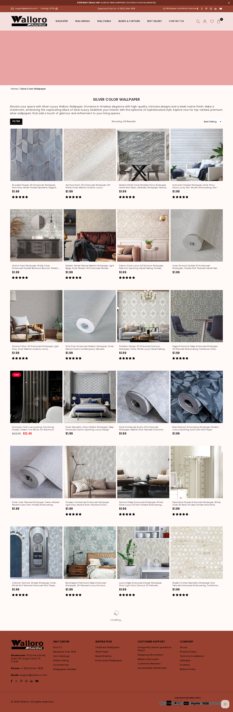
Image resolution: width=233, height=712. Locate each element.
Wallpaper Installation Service (181, 8)
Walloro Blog (61, 660)
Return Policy (188, 669)
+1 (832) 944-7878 (32, 668)
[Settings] (205, 21)
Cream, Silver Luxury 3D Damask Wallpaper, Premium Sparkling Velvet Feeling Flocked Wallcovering (141, 267)
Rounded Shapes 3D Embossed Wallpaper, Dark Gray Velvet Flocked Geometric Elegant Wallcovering (34, 186)
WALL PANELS (104, 21)
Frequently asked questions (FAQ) (154, 649)
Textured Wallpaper (107, 647)
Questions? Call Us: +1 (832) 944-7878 (116, 8)
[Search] (198, 21)
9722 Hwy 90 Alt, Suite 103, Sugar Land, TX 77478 (28, 658)
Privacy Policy (188, 651)
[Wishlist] (212, 21)
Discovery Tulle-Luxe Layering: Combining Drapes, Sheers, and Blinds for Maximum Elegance (33, 428)
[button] (219, 21)
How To (57, 647)
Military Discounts (148, 659)
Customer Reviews (149, 663)
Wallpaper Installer (64, 669)
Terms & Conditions (192, 656)
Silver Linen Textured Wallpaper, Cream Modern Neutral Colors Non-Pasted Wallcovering (36, 503)
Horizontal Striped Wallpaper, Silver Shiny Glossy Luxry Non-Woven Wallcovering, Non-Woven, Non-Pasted (195, 186)
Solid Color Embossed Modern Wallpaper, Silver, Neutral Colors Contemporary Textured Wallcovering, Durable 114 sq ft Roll (90, 347)
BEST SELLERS (154, 21)
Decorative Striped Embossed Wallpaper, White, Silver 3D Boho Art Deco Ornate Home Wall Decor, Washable (196, 503)
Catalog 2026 (48, 8)
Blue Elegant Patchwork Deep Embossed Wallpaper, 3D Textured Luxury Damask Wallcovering (86, 584)
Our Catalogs (61, 656)
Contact (185, 665)
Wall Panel (101, 651)
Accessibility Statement (152, 668)
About (183, 647)
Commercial (61, 665)
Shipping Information (150, 655)
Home (14, 88)
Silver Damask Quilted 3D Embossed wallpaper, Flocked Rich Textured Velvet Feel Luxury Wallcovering (194, 267)
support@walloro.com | (27, 8)
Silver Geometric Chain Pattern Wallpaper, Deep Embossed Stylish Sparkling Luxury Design (90, 428)
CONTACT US (176, 21)
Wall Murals (82, 21)
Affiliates (185, 660)
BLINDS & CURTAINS (129, 21)
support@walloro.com (33, 675)
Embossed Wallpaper (108, 660)
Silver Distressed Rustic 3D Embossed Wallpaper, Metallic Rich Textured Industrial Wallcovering (141, 428)
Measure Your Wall (64, 651)
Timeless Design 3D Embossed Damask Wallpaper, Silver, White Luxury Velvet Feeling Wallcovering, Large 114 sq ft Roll (142, 347)
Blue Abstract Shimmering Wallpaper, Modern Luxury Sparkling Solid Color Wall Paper (195, 428)
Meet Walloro (103, 656)
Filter (16, 121)
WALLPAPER (62, 21)
